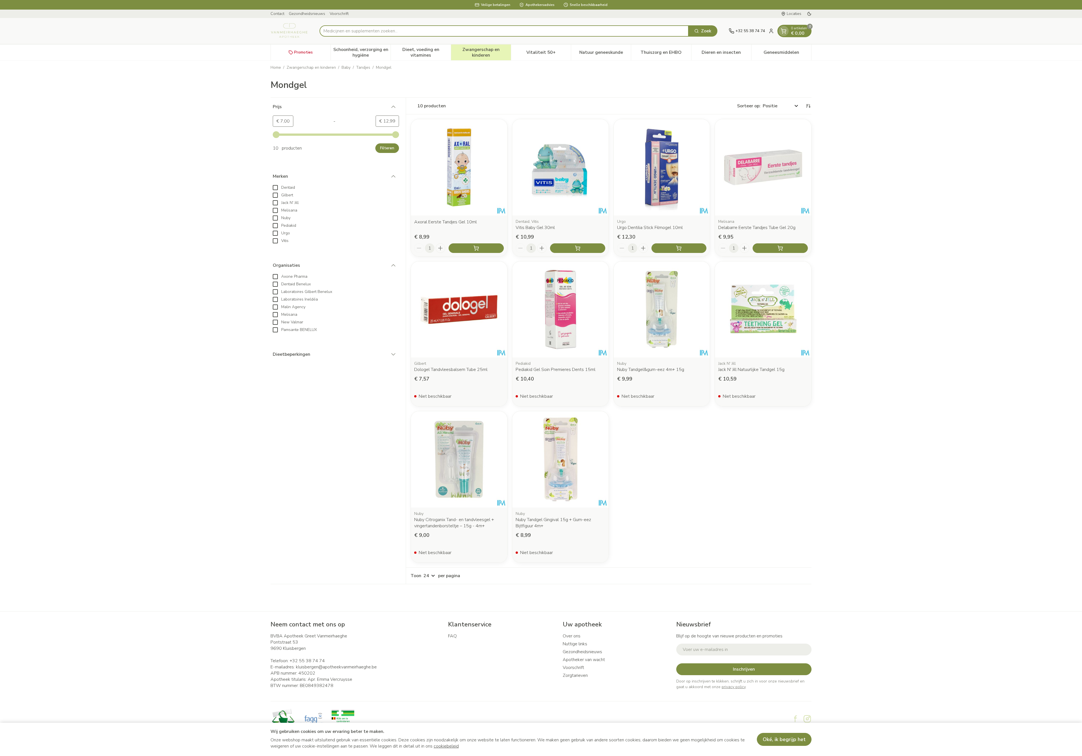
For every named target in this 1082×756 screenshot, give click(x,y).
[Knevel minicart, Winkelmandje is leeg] (784, 31)
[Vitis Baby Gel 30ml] (560, 167)
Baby (346, 67)
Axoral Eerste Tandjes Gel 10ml (445, 222)
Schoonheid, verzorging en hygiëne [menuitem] (362, 52)
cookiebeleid (446, 746)
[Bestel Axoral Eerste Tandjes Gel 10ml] (476, 248)
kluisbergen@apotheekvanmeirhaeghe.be (336, 667)
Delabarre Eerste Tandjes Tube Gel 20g (756, 227)
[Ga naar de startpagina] (289, 31)
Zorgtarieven (575, 675)
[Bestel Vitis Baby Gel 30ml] (577, 248)
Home (275, 67)
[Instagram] (807, 719)
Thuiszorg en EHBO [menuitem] (665, 53)
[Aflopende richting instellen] (808, 106)
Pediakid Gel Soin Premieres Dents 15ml (555, 369)
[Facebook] (795, 719)
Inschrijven (744, 669)
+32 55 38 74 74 (307, 661)
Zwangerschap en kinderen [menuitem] (486, 52)
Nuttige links (575, 644)
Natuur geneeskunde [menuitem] (605, 53)
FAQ (452, 636)
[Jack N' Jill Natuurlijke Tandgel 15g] (763, 309)
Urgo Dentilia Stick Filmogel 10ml (650, 227)
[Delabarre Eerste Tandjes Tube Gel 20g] (763, 167)
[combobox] (504, 31)
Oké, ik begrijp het (784, 739)
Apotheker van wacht (584, 660)
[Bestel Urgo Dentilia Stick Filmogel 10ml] (679, 248)
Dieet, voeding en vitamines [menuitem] (426, 52)
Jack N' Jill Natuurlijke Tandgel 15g (751, 369)
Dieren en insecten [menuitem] (726, 53)
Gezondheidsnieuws (307, 13)
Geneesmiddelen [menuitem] (787, 53)
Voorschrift (339, 13)
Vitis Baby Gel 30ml (535, 227)
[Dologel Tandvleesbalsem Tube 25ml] (459, 309)
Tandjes (363, 67)
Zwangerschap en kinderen (311, 67)
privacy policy (734, 687)
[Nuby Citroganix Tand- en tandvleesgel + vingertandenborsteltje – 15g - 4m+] (459, 459)
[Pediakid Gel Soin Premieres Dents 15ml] (560, 309)
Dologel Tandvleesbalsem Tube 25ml (450, 369)
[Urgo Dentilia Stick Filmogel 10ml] (662, 167)
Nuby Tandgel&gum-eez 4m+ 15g (650, 369)
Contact (277, 13)
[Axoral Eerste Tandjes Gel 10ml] (459, 167)
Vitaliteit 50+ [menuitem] (548, 53)
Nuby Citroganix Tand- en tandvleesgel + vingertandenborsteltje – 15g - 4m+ (454, 523)
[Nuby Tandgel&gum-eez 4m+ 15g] (662, 309)
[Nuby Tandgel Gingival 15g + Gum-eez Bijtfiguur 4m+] (560, 459)
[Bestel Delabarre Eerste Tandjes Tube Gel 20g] (780, 248)
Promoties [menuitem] (303, 52)
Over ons (571, 636)
